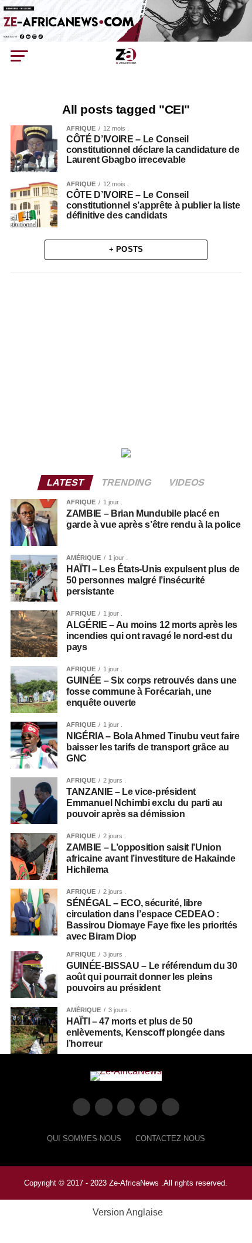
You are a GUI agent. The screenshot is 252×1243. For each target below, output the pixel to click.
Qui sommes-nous (84, 1138)
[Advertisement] (126, 357)
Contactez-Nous (170, 1138)
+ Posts (126, 249)
